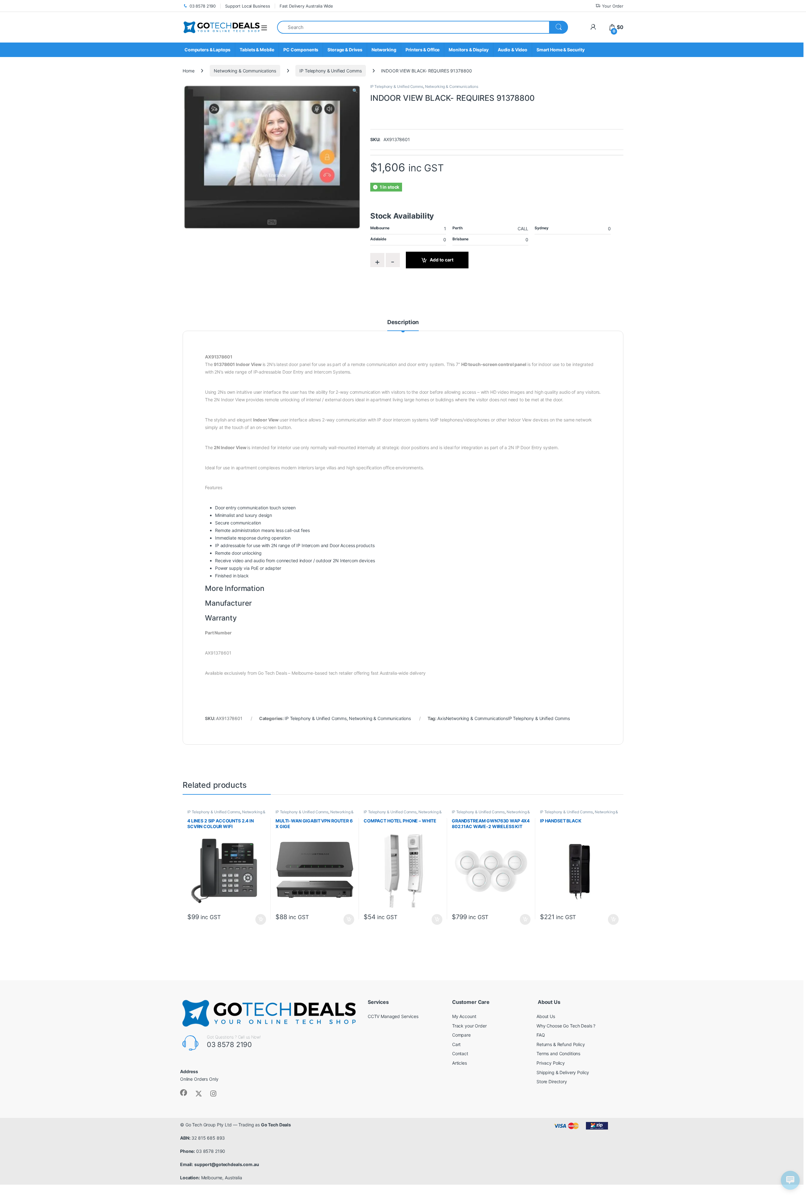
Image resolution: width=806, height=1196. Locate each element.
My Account (464, 1016)
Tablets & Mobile (257, 49)
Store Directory (551, 1081)
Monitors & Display (468, 49)
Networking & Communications (245, 70)
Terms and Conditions (558, 1053)
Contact (460, 1053)
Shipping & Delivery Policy (562, 1072)
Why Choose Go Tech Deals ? (565, 1025)
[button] (355, 90)
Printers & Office (423, 49)
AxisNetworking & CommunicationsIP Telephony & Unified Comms (503, 718)
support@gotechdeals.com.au (226, 1164)
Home (188, 70)
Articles (459, 1063)
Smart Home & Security (560, 49)
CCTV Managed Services (393, 1016)
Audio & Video (512, 49)
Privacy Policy (550, 1063)
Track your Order (469, 1025)
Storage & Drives (344, 49)
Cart (456, 1044)
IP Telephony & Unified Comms (330, 70)
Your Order (612, 6)
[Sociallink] (183, 1092)
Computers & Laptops (207, 49)
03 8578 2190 (203, 6)
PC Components (300, 49)
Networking (384, 49)
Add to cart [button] (260, 919)
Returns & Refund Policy (560, 1044)
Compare (461, 1035)
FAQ (540, 1035)
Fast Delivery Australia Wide (306, 6)
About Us (545, 1016)
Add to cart (441, 259)
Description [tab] (403, 322)
